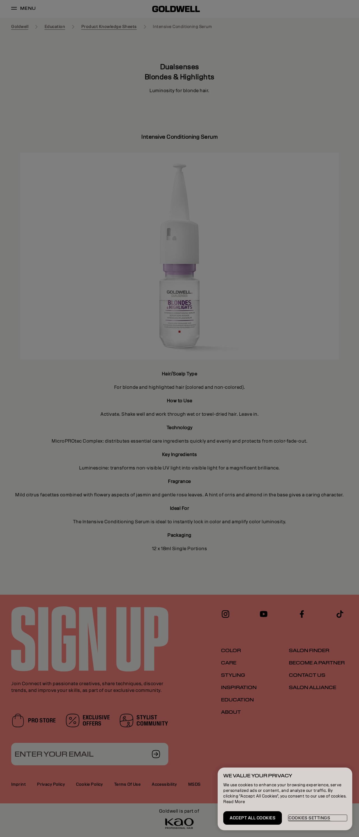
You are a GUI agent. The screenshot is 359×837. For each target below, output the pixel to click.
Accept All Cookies (252, 817)
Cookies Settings (309, 817)
